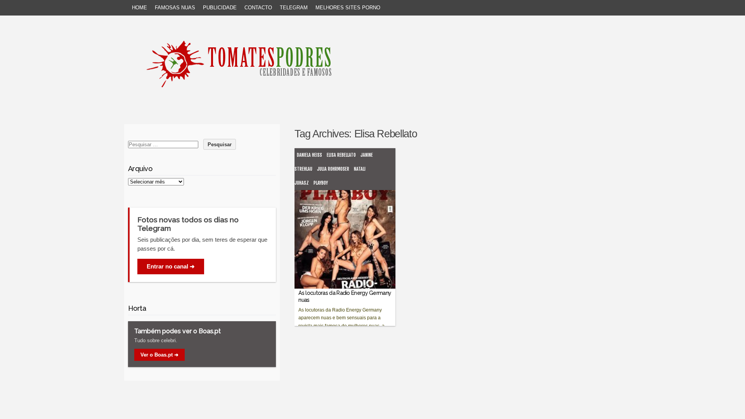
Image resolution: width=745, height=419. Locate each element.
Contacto (258, 7)
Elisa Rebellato (341, 155)
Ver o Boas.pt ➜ (159, 355)
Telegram (294, 7)
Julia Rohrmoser (333, 169)
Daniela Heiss (309, 155)
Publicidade (220, 7)
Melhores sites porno (347, 7)
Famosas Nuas (175, 7)
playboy (321, 183)
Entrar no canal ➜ (171, 266)
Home (139, 7)
